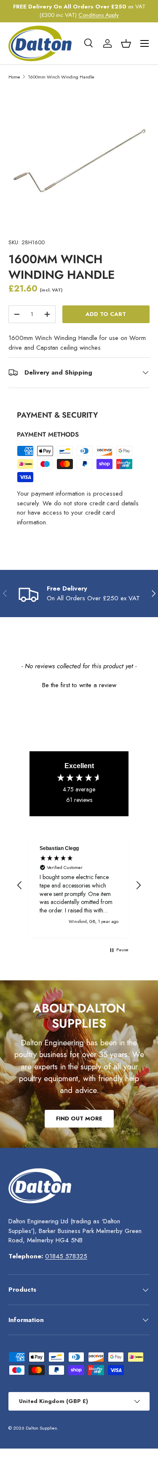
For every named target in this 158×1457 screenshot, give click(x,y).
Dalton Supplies (41, 1428)
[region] (79, 885)
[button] (126, 43)
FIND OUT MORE (79, 1118)
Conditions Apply (98, 15)
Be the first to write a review (79, 685)
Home (14, 76)
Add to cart (106, 314)
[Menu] (144, 43)
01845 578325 (66, 1256)
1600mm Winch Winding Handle (61, 76)
